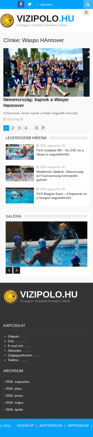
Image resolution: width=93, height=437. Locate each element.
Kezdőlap (25, 425)
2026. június (14, 395)
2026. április (14, 409)
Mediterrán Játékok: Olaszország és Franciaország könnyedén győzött (60, 176)
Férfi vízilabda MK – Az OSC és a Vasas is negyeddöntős (60, 152)
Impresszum (78, 425)
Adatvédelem (50, 425)
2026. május (14, 402)
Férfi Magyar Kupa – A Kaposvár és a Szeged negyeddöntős (61, 196)
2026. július (14, 388)
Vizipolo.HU (49, 294)
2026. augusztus (17, 381)
